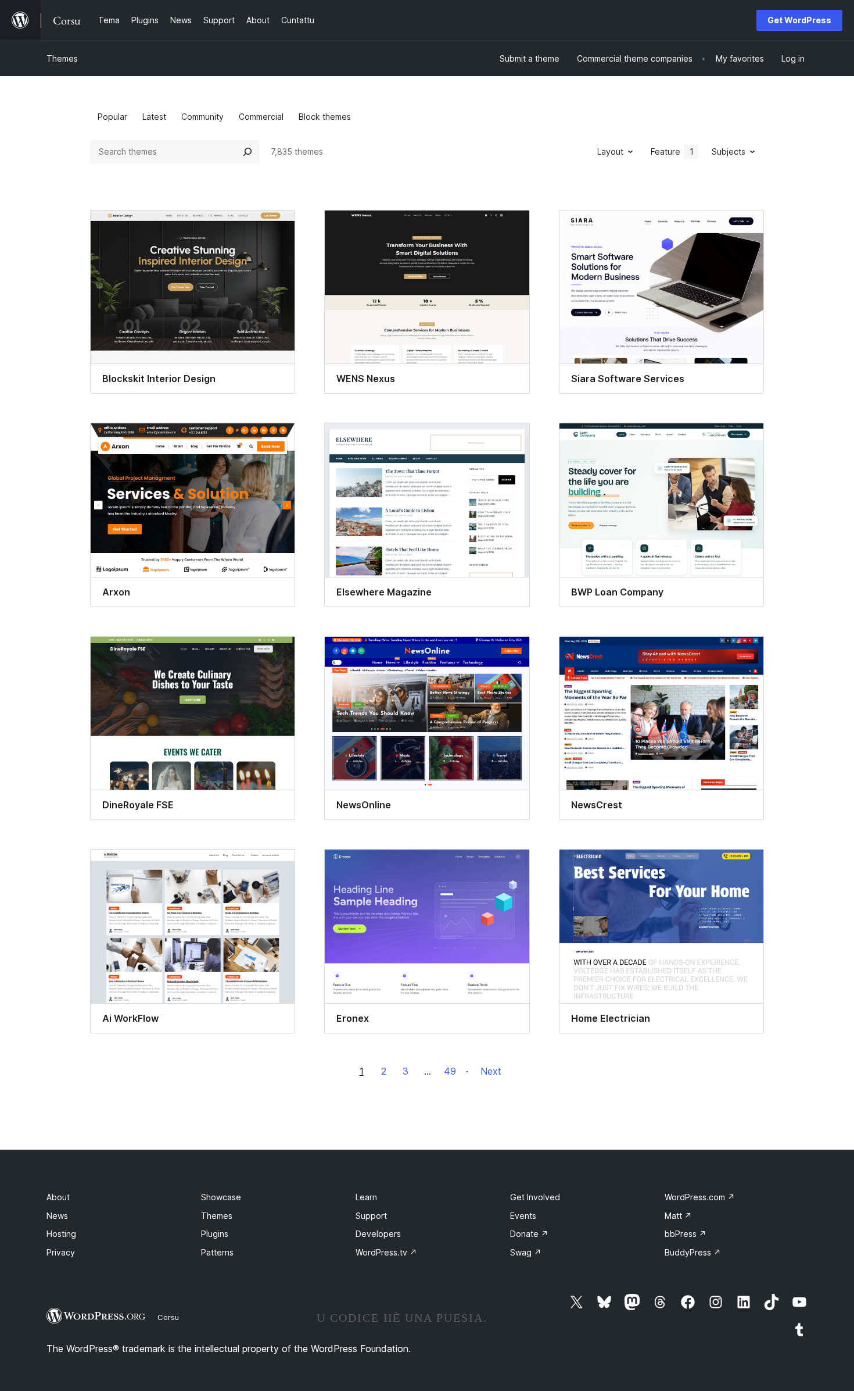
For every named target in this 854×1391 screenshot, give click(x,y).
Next (490, 1071)
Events (523, 1216)
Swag (525, 1252)
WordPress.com (700, 1197)
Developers (378, 1234)
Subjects (728, 151)
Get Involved (535, 1197)
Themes (62, 58)
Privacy (60, 1252)
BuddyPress (693, 1252)
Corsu (168, 1317)
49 (450, 1071)
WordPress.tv (386, 1252)
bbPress (685, 1234)
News (57, 1216)
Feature (672, 151)
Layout (610, 151)
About (58, 1197)
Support (371, 1216)
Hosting (61, 1234)
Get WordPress (799, 20)
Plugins (214, 1234)
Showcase (221, 1197)
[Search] (247, 151)
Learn (366, 1197)
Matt (678, 1216)
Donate (529, 1234)
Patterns (217, 1252)
